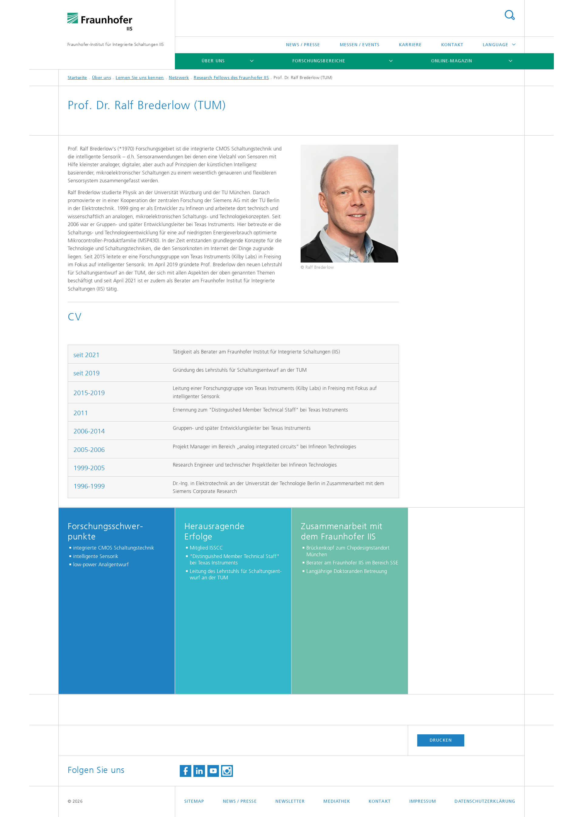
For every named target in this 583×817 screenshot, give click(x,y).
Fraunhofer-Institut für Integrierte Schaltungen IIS (115, 44)
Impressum (422, 801)
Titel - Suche (509, 15)
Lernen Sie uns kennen (140, 77)
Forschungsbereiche (318, 61)
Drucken (441, 740)
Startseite (77, 77)
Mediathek (336, 801)
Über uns (213, 61)
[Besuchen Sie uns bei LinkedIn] (199, 771)
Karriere (410, 44)
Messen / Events (360, 44)
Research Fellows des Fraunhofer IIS (231, 77)
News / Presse (303, 44)
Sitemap (194, 801)
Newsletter (290, 801)
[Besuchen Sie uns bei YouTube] (213, 771)
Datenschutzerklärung (485, 801)
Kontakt (452, 44)
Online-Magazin (451, 61)
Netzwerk (179, 77)
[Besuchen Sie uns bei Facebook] (185, 771)
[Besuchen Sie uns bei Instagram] (227, 771)
